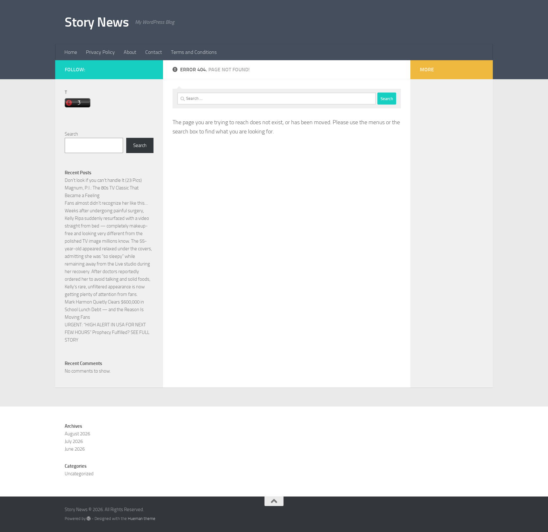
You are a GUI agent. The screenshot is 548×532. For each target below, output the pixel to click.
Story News (97, 22)
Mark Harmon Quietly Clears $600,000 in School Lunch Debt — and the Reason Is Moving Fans (104, 309)
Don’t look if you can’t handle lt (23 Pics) (103, 180)
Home (70, 52)
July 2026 (74, 441)
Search (71, 134)
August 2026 (77, 434)
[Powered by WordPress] (89, 518)
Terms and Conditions (194, 52)
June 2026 (75, 449)
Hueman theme (141, 518)
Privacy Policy (100, 52)
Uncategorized (79, 474)
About (130, 52)
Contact (153, 52)
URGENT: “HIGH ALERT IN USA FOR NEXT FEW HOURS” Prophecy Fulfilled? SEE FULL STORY (107, 332)
